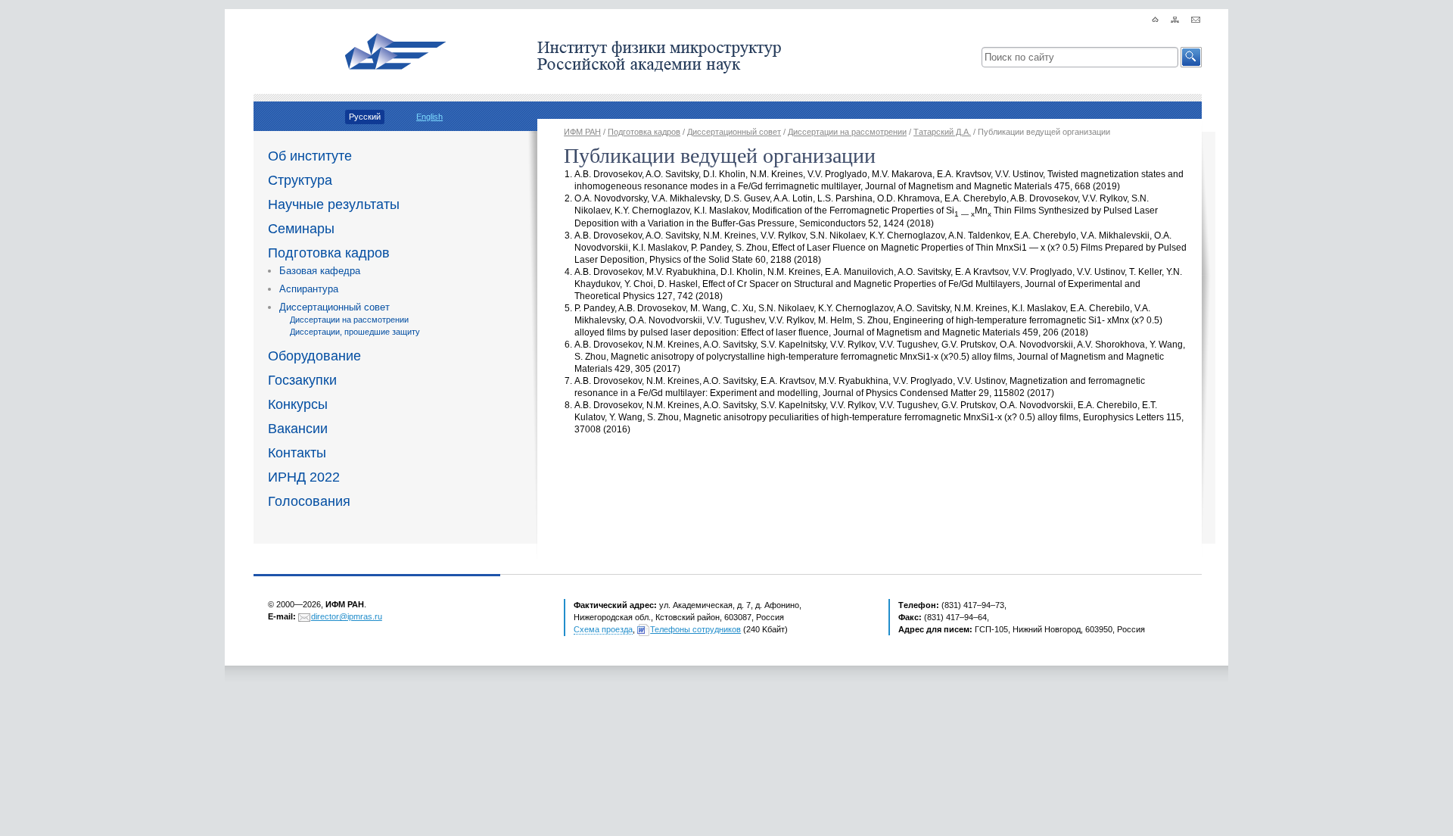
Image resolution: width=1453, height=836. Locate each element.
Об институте (310, 156)
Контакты (297, 452)
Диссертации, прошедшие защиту (355, 331)
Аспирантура (308, 289)
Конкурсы (298, 404)
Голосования (309, 501)
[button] (1191, 57)
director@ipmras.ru (346, 616)
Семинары (301, 228)
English (429, 116)
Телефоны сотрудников (695, 629)
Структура (300, 180)
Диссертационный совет (334, 307)
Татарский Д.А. (942, 131)
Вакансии (298, 428)
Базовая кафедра (319, 270)
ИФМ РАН (582, 131)
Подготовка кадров (329, 252)
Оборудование (314, 355)
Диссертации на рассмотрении (349, 319)
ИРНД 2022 (304, 477)
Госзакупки (302, 380)
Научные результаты (334, 204)
